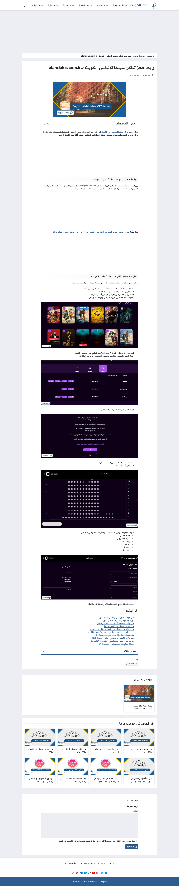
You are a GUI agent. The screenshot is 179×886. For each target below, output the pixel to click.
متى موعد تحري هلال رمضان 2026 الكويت (116, 617)
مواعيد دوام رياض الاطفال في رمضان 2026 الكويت (112, 641)
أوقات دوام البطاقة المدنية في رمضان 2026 (115, 635)
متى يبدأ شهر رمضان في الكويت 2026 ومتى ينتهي (112, 629)
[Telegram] (85, 873)
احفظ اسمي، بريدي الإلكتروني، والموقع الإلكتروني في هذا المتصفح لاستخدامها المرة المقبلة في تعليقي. (97, 841)
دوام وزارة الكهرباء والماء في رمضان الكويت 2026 (113, 638)
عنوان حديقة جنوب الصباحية (116, 232)
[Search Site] (23, 5)
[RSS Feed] (73, 873)
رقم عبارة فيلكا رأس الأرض (91, 232)
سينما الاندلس (131, 663)
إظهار (46, 123)
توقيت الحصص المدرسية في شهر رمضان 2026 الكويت (110, 632)
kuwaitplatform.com (87, 185)
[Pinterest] (77, 873)
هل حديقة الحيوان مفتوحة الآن (64, 232)
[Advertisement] (89, 30)
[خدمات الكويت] (144, 5)
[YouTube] (93, 873)
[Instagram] (97, 873)
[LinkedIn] (81, 873)
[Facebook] (106, 873)
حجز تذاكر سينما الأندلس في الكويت (117, 132)
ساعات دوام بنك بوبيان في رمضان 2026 (116, 644)
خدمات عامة (139, 56)
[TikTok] (89, 873)
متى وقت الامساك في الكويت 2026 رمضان (115, 623)
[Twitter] (102, 873)
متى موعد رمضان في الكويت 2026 (119, 626)
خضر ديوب (147, 75)
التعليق (135, 811)
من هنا (88, 288)
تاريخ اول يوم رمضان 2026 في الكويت (117, 620)
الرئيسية (150, 56)
